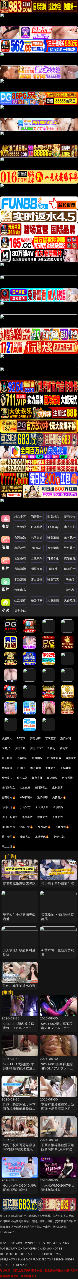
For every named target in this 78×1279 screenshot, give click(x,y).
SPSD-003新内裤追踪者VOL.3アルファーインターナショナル (19, 1027)
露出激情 (36, 579)
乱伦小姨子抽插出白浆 (19, 985)
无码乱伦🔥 (9, 807)
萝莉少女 (70, 516)
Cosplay (53, 527)
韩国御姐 (36, 537)
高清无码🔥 (42, 837)
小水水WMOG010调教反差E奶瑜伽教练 (19, 1187)
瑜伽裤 (53, 569)
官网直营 (50, 738)
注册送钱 (20, 748)
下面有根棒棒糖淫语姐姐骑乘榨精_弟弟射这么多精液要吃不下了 (57, 1149)
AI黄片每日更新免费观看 (57, 952)
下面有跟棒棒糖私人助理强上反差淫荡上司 (57, 1106)
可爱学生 (53, 558)
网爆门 (70, 579)
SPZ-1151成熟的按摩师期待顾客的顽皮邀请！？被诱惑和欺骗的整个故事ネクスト (19, 1070)
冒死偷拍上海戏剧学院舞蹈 (57, 916)
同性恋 (70, 590)
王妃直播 (65, 768)
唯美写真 (53, 579)
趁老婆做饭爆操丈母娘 (19, 883)
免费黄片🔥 (59, 797)
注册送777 (36, 748)
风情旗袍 (20, 569)
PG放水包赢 (54, 758)
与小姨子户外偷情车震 (57, 883)
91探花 (36, 548)
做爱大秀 (42, 817)
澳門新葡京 (41, 787)
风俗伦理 (70, 600)
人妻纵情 (53, 600)
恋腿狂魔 (70, 558)
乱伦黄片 (7, 778)
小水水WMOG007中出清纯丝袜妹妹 (58, 1187)
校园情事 (36, 600)
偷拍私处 (22, 778)
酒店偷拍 (35, 768)
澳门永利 (65, 738)
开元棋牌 (35, 738)
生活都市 (20, 600)
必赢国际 (22, 758)
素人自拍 (70, 527)
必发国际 (67, 778)
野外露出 (70, 548)
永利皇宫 (57, 787)
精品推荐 (20, 516)
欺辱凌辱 (20, 548)
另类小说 (20, 611)
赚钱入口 (25, 837)
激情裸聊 (42, 797)
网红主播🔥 (9, 846)
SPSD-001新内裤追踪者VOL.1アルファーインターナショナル (57, 1068)
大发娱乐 (25, 787)
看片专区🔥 (9, 837)
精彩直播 (7, 768)
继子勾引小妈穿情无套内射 (19, 916)
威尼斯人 (7, 738)
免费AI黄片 (60, 837)
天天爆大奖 (41, 807)
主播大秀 (50, 768)
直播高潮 (71, 758)
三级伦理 (20, 527)
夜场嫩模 (52, 778)
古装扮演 (20, 558)
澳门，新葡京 (10, 817)
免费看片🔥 (9, 797)
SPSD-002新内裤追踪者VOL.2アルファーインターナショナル (57, 1027)
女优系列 (36, 558)
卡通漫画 (20, 579)
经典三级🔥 (26, 827)
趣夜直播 (37, 778)
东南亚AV (70, 537)
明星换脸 (36, 569)
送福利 (51, 748)
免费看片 (27, 817)
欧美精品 (53, 516)
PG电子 (6, 748)
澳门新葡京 (8, 787)
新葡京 (64, 748)
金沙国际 (58, 807)
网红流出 (53, 548)
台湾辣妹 (20, 537)
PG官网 (21, 738)
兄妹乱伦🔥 (62, 827)
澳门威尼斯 (8, 827)
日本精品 (36, 527)
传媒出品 (20, 590)
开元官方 (25, 807)
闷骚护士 (70, 569)
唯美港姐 (53, 537)
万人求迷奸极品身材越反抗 (19, 952)
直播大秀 (57, 817)
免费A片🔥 (44, 827)
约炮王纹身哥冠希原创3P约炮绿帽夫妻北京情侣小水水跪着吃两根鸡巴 (19, 1151)
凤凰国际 (37, 758)
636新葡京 (26, 797)
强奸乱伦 (36, 516)
